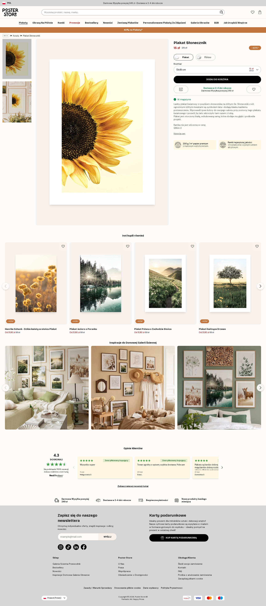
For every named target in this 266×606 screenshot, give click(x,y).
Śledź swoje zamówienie (190, 563)
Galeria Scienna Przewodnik (67, 563)
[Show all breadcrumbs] (5, 35)
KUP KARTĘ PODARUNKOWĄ (181, 537)
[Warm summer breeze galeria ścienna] (133, 388)
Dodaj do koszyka (217, 79)
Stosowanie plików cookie (127, 587)
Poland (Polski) (54, 598)
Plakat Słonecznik (31, 35)
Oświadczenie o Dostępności (133, 575)
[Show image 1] (16, 59)
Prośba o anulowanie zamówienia (195, 575)
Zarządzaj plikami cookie (190, 578)
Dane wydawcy (151, 587)
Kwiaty (16, 35)
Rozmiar (178, 63)
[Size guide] (181, 89)
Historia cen (179, 133)
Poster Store (140, 597)
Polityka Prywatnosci (171, 587)
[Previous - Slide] (5, 286)
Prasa (121, 567)
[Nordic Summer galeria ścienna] (47, 388)
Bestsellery (58, 567)
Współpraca (124, 571)
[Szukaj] (222, 12)
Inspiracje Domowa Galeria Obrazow (71, 575)
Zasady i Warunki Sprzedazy (98, 587)
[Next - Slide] (260, 286)
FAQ (180, 571)
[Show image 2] (16, 101)
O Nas (121, 563)
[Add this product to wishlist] (253, 89)
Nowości (57, 571)
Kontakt (182, 567)
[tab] (252, 12)
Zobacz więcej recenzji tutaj (133, 486)
